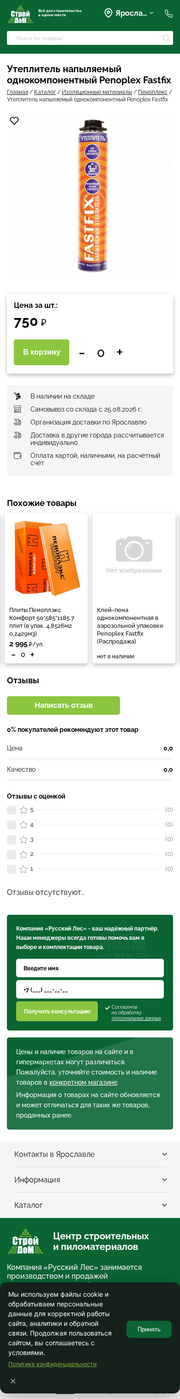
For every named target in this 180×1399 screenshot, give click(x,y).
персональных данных (136, 1018)
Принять (149, 1329)
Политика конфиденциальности (52, 1364)
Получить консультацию (57, 1011)
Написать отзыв (64, 705)
